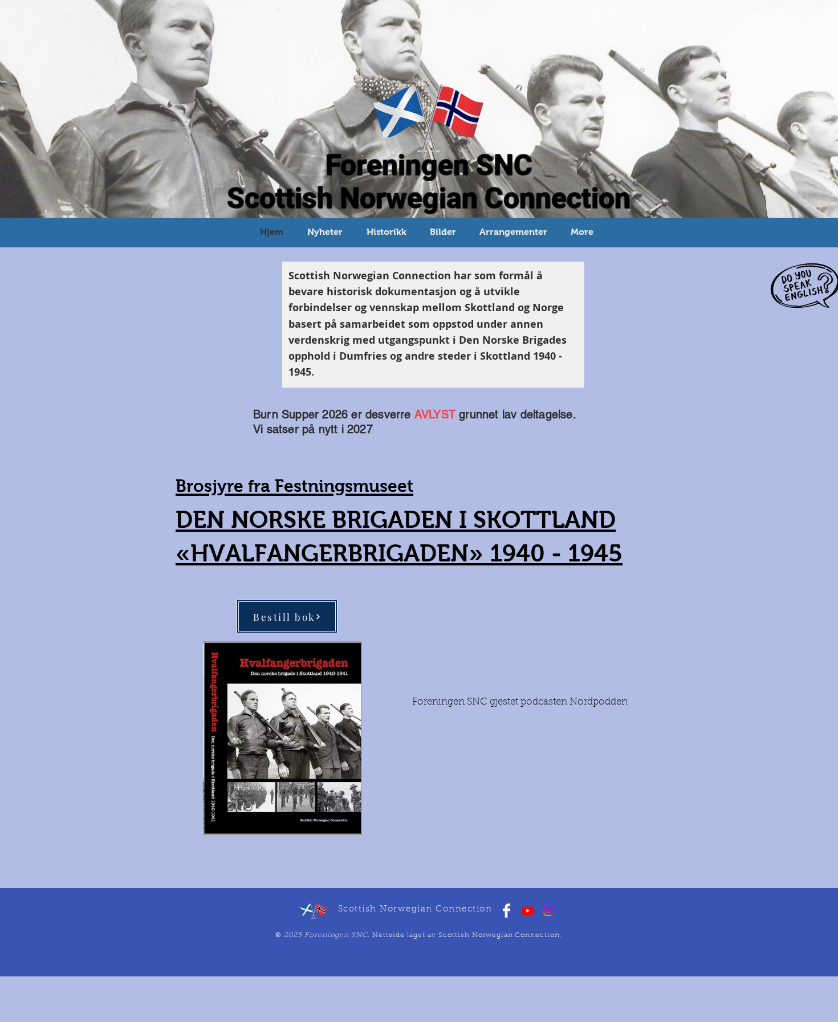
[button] (386, 232)
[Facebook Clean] (506, 910)
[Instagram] (549, 910)
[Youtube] (527, 910)
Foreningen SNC (429, 165)
